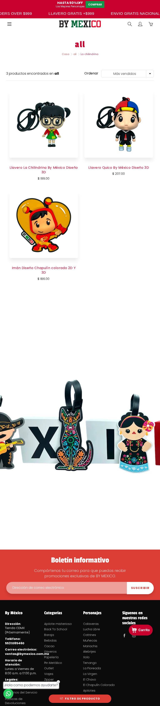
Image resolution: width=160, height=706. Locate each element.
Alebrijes (89, 651)
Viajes (48, 674)
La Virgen (90, 674)
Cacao (49, 646)
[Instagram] (134, 635)
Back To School (55, 629)
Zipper (49, 679)
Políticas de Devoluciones (15, 701)
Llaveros (50, 651)
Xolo (86, 657)
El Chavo (89, 679)
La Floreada (92, 668)
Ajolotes (89, 690)
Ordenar (91, 73)
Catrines (89, 635)
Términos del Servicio (21, 692)
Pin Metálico (53, 663)
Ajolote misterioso (58, 624)
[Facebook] (124, 635)
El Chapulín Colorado (99, 685)
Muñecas (90, 640)
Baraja (49, 635)
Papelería (51, 657)
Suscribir (140, 588)
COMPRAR (95, 4)
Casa (65, 54)
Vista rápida (43, 124)
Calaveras (91, 624)
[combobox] (127, 73)
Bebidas (50, 640)
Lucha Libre (91, 629)
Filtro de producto (82, 699)
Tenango (90, 663)
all (74, 54)
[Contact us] (8, 694)
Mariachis (90, 646)
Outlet (49, 668)
